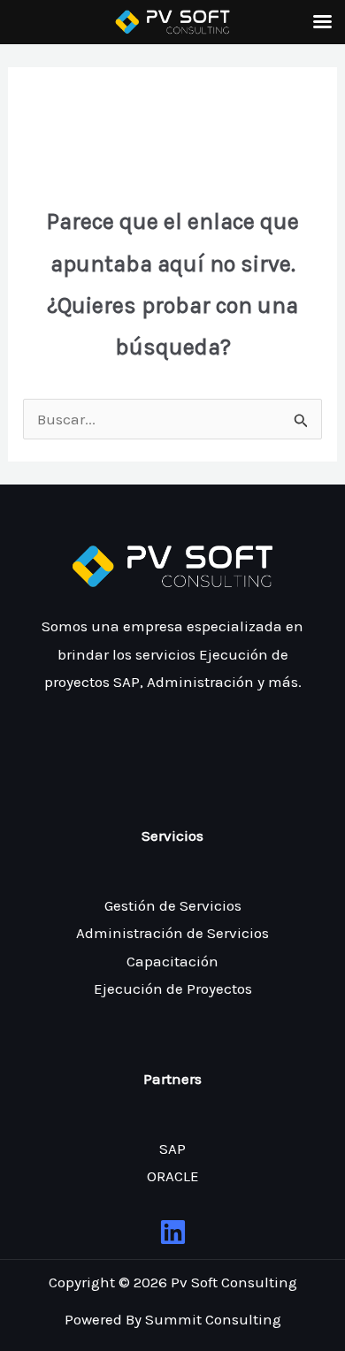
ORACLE (173, 1176)
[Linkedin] (173, 1232)
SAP (172, 1148)
